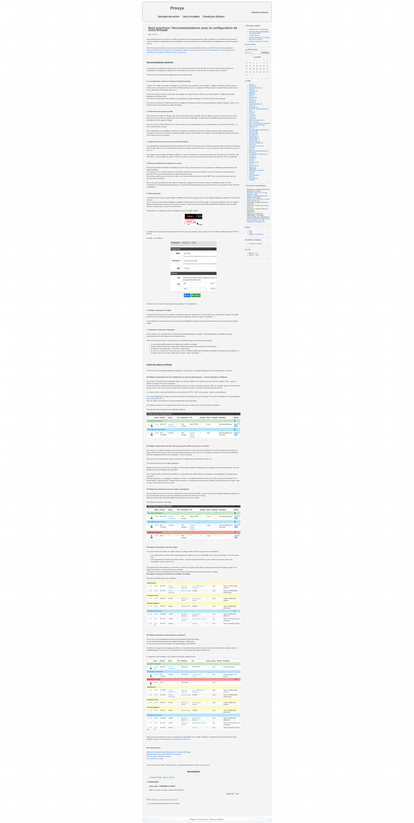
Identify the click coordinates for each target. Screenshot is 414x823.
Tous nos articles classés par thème (159, 756)
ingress (192, 88)
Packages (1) (253, 134)
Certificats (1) (253, 91)
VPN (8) (251, 173)
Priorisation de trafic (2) (256, 146)
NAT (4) (251, 128)
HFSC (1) (252, 105)
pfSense (165, 777)
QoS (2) (251, 149)
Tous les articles (250, 44)
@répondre (230, 794)
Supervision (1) (253, 162)
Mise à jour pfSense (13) (256, 125)
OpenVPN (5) (253, 131)
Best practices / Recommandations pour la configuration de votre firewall (192, 29)
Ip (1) (250, 110)
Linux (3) (251, 117)
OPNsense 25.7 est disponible (258, 29)
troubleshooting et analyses (180, 739)
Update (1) (252, 167)
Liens (250, 232)
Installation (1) (253, 107)
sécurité (171, 777)
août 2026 (257, 57)
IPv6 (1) (251, 113)
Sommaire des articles (168, 16)
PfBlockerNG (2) (254, 138)
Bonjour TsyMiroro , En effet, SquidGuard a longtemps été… (256, 221)
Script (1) (252, 156)
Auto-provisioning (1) (255, 88)
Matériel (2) (252, 118)
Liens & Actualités (191, 16)
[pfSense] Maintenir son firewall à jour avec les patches (259, 38)
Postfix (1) (252, 144)
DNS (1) (251, 96)
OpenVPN (150, 398)
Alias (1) (251, 84)
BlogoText (221, 819)
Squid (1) (252, 159)
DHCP (156, 398)
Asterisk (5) (252, 86)
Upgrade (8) (252, 168)
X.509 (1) (252, 180)
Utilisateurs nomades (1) (256, 170)
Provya (177, 8)
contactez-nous (204, 765)
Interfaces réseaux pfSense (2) (258, 109)
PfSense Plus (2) (254, 141)
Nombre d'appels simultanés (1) (259, 130)
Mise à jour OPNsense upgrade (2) (260, 123)
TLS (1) (251, 164)
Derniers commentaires (256, 234)
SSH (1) (251, 160)
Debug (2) (252, 92)
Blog (250, 231)
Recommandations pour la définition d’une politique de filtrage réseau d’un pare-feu (175, 50)
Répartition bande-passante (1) (258, 151)
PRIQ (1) (252, 147)
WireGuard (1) (253, 178)
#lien (237, 794)
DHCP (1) (252, 94)
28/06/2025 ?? (251, 212)
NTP (160, 398)
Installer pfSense (254, 35)
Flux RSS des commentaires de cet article (162, 800)
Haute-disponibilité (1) (256, 104)
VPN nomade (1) (254, 175)
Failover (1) (252, 101)
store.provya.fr (193, 771)
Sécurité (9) (252, 157)
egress (174, 90)
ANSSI (213, 48)
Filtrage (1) (252, 102)
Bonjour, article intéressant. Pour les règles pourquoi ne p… (258, 200)
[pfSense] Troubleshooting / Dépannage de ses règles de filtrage (169, 752)
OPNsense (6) (253, 133)
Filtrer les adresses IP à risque (258, 41)
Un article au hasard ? (256, 243)
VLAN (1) (252, 172)
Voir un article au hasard (155, 758)
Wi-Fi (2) (251, 177)
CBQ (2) (251, 89)
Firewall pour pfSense (213, 16)
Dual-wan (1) (253, 97)
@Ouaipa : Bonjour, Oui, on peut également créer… (257, 193)
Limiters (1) (252, 115)
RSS (252, 253)
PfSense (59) (253, 139)
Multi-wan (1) (253, 126)
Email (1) (252, 99)
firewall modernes (163, 314)
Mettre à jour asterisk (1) (256, 120)
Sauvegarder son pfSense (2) (258, 154)
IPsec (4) (252, 112)
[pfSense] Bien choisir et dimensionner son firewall (164, 754)
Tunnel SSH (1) (254, 165)
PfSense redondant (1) (256, 143)
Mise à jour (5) (253, 122)
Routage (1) (252, 152)
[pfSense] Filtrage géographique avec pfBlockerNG (259, 32)
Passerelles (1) (253, 136)
